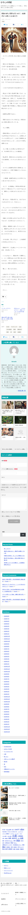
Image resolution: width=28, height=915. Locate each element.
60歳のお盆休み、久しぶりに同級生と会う (14, 555)
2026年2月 (6, 631)
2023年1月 (6, 724)
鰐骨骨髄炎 (6, 771)
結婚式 (19, 332)
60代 (13, 829)
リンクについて (5, 893)
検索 (3, 531)
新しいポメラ (7, 548)
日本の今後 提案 (15, 810)
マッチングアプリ (6, 308)
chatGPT (17, 829)
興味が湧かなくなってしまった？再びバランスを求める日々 (20, 412)
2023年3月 (6, 719)
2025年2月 (6, 661)
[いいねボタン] (3, 297)
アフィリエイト (12, 831)
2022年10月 (7, 731)
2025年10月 (7, 641)
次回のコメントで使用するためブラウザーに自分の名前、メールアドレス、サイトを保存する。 (13, 487)
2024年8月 (6, 676)
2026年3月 (6, 628)
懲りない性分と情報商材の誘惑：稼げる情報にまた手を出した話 (8, 449)
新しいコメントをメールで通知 (11, 512)
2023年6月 (6, 711)
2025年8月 (6, 646)
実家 (14, 840)
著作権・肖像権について (20, 893)
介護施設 (20, 836)
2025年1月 (6, 664)
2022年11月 (7, 729)
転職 (14, 849)
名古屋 (3, 437)
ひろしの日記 (6, 2)
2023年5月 (6, 714)
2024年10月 (7, 671)
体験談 (6, 838)
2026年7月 (6, 618)
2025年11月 (7, 638)
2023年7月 (6, 709)
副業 (21, 838)
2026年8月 (6, 616)
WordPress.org (7, 873)
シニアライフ (20, 831)
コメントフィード (8, 870)
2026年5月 (6, 623)
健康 (9, 838)
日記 (3, 21)
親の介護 (5, 849)
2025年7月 (6, 648)
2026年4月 (6, 626)
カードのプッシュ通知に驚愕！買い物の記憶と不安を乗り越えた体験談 (21, 449)
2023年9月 (6, 704)
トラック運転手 (5, 833)
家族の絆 (20, 329)
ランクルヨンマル (8, 751)
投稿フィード (7, 868)
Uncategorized (7, 746)
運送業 (17, 849)
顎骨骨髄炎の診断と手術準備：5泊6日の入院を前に (17, 804)
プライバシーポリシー (20, 899)
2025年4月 (6, 656)
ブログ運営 (4, 836)
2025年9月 (6, 644)
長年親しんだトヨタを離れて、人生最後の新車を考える (17, 819)
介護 (5, 754)
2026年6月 (6, 621)
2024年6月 (6, 681)
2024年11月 (7, 669)
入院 (19, 838)
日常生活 (7, 842)
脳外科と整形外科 (19, 425)
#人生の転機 (8, 829)
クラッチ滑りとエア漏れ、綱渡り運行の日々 (13, 594)
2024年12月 (7, 666)
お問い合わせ (4, 904)
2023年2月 (6, 721)
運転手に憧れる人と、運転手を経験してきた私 (17, 796)
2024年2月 (6, 691)
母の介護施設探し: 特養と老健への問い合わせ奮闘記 (7, 412)
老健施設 (8, 847)
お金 (20, 326)
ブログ (21, 833)
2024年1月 (6, 694)
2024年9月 (6, 674)
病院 (23, 844)
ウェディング (14, 326)
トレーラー (17, 833)
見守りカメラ (21, 847)
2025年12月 (7, 636)
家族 (14, 329)
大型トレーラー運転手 (9, 759)
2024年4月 (6, 686)
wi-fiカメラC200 (8, 749)
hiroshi (6, 581)
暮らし (15, 842)
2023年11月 (7, 699)
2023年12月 (7, 696)
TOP (7, 883)
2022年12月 (7, 726)
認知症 (10, 849)
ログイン (6, 865)
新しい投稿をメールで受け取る (11, 516)
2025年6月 (6, 651)
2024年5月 (6, 684)
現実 (8, 332)
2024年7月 (6, 679)
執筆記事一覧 (22, 390)
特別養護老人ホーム (17, 844)
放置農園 (4, 425)
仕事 (3, 838)
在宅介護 (7, 840)
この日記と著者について (20, 904)
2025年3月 (6, 659)
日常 (3, 842)
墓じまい (6, 756)
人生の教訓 (9, 329)
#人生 (8, 326)
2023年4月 (6, 716)
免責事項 (3, 899)
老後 (12, 847)
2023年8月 (6, 706)
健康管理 (14, 838)
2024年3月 (6, 689)
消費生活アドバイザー (9, 769)
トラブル (12, 833)
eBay (22, 829)
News (6, 601)
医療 (3, 840)
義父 (4, 847)
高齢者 (22, 849)
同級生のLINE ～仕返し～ (20, 438)
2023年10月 (7, 701)
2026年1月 (6, 633)
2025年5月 (6, 653)
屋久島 (5, 761)
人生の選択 (9, 836)
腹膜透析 (15, 847)
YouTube (4, 831)
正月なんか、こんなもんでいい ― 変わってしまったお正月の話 (19, 310)
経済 (15, 332)
